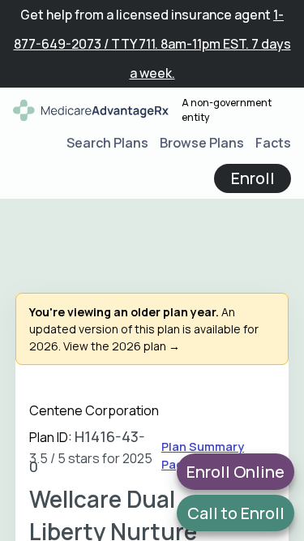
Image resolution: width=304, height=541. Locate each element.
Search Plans (107, 143)
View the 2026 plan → (121, 346)
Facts (273, 143)
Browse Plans (202, 143)
